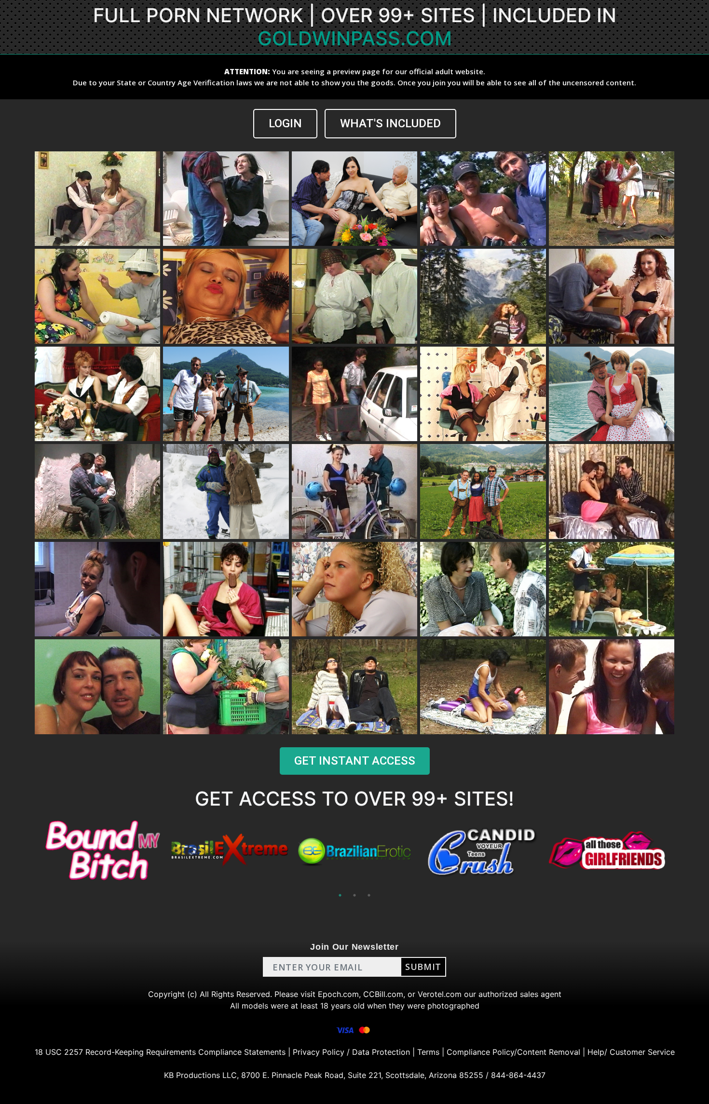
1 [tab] (340, 895)
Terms (428, 1052)
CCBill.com (383, 994)
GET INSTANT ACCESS (354, 760)
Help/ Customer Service (631, 1052)
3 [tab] (369, 895)
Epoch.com (338, 994)
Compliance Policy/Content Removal (513, 1052)
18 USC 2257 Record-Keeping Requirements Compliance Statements (160, 1052)
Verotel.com (440, 994)
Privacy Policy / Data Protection (351, 1052)
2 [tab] (354, 895)
